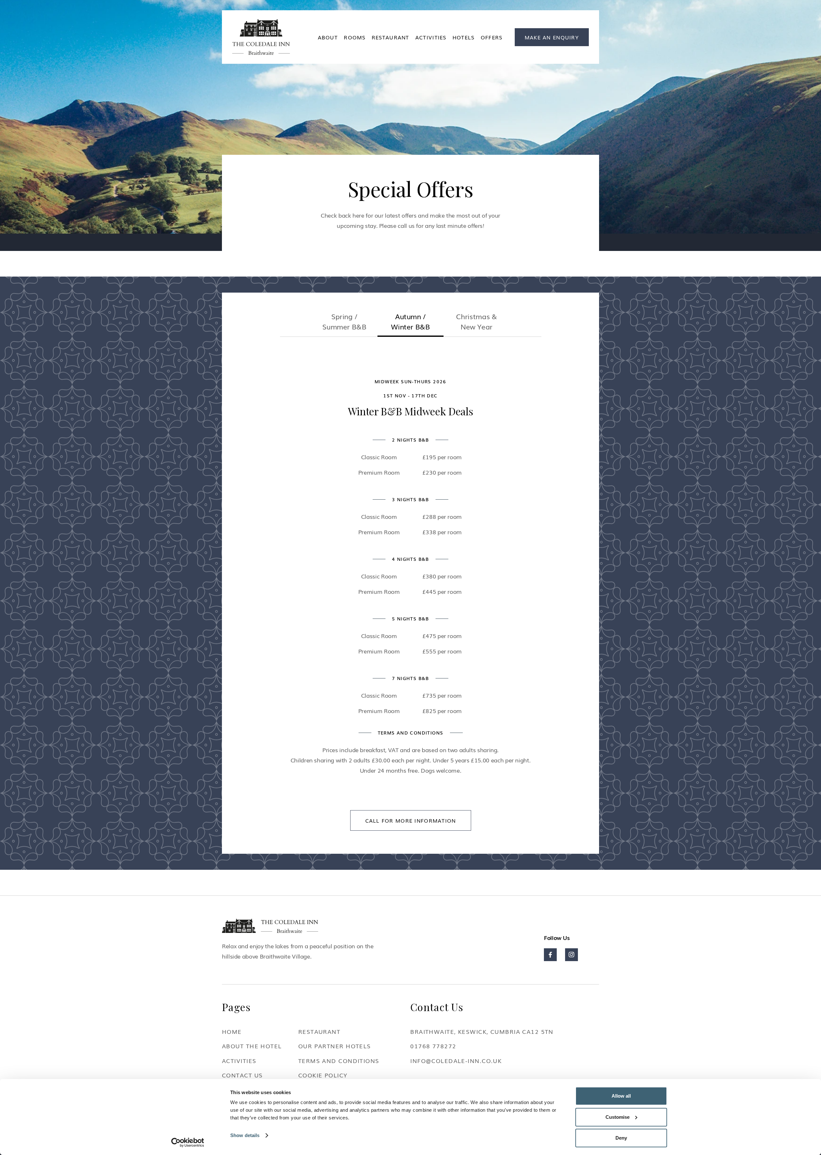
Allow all (621, 1096)
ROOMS (354, 37)
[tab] (344, 324)
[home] (261, 37)
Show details (244, 1135)
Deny (621, 1138)
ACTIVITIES (430, 37)
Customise (617, 1117)
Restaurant (390, 37)
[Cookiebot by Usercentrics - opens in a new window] (188, 1142)
